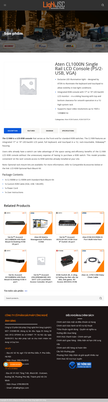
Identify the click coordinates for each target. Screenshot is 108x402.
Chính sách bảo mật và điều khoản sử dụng (76, 322)
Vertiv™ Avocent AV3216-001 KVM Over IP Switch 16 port (67, 239)
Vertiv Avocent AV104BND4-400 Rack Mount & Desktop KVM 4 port (15, 278)
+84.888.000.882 (15, 364)
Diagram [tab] (49, 131)
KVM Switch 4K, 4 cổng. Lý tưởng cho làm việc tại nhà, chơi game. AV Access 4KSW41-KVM (67, 278)
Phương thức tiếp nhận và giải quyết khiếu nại (78, 355)
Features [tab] (31, 131)
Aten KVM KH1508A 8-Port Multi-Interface (92, 238)
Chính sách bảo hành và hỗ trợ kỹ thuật (74, 325)
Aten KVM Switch (71, 119)
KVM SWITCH (84, 119)
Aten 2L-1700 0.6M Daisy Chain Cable (93, 276)
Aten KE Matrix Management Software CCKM (41, 239)
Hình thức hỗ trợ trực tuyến (69, 358)
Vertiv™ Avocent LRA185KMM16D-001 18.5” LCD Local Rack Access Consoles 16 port (41, 278)
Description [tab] (13, 131)
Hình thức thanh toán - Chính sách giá (74, 336)
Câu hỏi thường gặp (66, 351)
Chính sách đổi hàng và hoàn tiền (72, 347)
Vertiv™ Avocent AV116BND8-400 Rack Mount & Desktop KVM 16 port (15, 240)
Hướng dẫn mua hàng (66, 333)
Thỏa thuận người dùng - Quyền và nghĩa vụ (76, 329)
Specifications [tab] (68, 131)
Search (100, 298)
